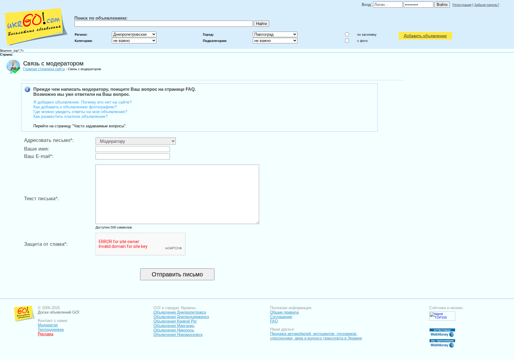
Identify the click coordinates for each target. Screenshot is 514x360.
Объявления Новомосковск (178, 334)
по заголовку (367, 34)
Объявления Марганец (173, 325)
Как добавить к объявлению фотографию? (75, 106)
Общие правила (284, 312)
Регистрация (461, 5)
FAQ (274, 321)
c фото (362, 41)
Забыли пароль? (486, 5)
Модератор (48, 325)
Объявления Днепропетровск (179, 312)
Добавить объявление (425, 35)
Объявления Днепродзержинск (181, 316)
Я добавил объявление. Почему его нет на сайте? (82, 102)
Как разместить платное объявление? (70, 116)
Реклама (45, 334)
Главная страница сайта (44, 69)
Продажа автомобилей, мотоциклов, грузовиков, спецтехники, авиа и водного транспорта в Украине (316, 335)
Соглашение (281, 316)
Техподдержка (51, 329)
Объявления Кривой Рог (175, 321)
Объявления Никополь (173, 330)
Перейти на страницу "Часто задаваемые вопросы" (79, 126)
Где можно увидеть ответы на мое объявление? (80, 111)
